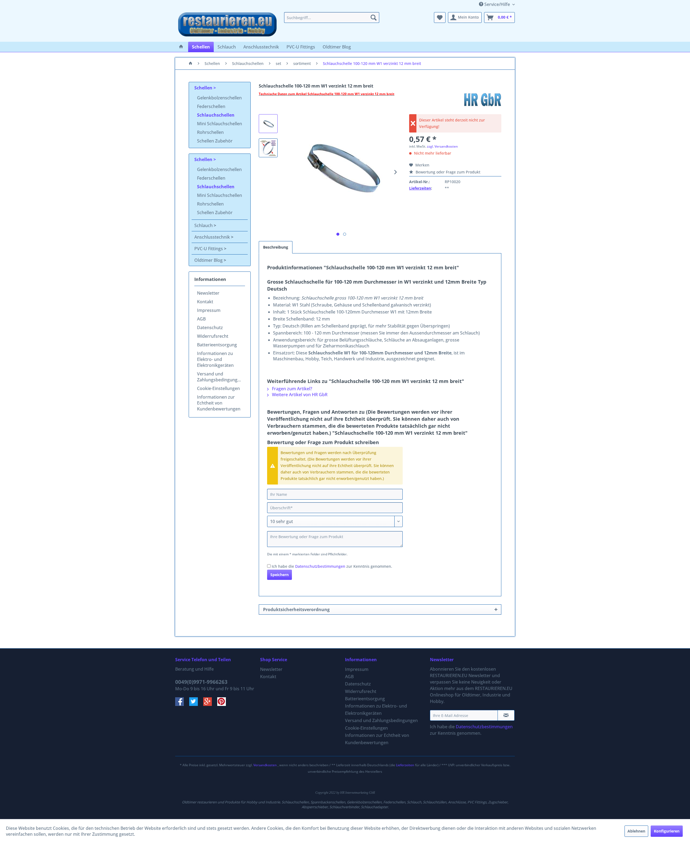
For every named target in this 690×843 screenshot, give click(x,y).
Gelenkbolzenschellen (219, 98)
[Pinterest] (223, 704)
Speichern (279, 574)
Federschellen (211, 106)
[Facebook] (182, 704)
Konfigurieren (666, 831)
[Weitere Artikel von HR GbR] (482, 99)
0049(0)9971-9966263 (201, 681)
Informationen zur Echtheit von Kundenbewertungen (218, 403)
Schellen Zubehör (215, 141)
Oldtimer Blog (209, 260)
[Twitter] (196, 704)
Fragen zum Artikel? (291, 389)
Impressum (208, 310)
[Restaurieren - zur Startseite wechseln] (227, 25)
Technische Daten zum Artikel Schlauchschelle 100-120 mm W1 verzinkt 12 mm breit (326, 94)
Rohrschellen (210, 132)
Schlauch (204, 225)
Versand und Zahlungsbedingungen (220, 377)
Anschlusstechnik (212, 237)
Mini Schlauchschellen (219, 124)
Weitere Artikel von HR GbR (299, 395)
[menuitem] (331, 17)
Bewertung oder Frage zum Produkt (447, 172)
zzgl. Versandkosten (442, 146)
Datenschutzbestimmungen (320, 566)
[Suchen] (373, 17)
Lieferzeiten (420, 188)
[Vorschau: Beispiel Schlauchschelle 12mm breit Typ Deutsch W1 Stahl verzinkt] (268, 147)
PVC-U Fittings (209, 249)
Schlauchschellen (215, 115)
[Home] (181, 47)
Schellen (203, 88)
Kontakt (205, 302)
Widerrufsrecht (212, 336)
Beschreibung (275, 247)
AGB (201, 319)
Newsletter (208, 293)
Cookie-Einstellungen (218, 388)
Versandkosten (265, 765)
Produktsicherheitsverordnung (296, 609)
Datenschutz (210, 327)
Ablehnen (636, 831)
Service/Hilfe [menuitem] (497, 4)
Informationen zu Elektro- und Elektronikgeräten (215, 359)
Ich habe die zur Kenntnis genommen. (332, 566)
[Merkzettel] (440, 17)
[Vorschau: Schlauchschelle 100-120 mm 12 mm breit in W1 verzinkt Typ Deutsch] (268, 123)
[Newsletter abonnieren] (506, 715)
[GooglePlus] (210, 704)
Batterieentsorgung (217, 345)
